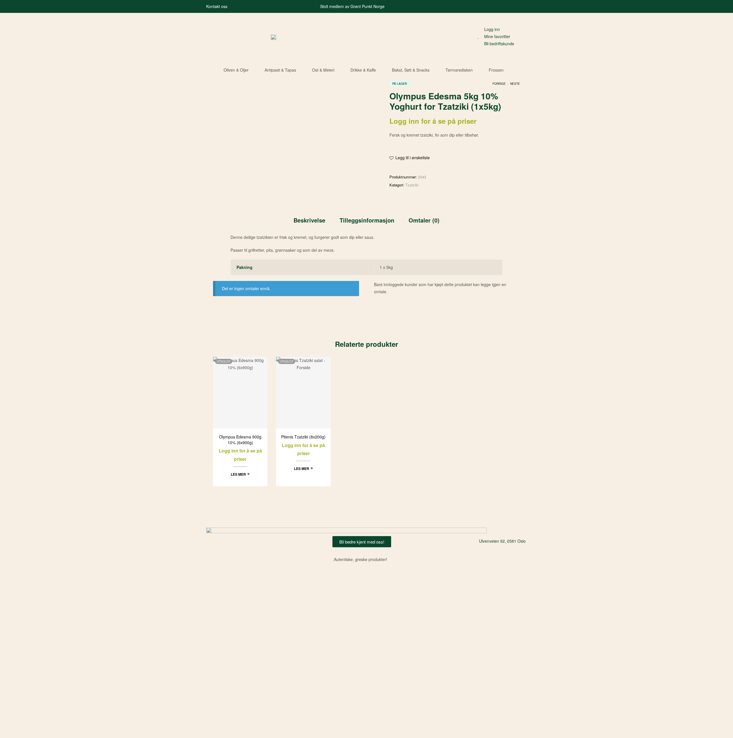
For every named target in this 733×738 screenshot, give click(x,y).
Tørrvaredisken (459, 70)
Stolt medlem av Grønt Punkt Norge (352, 6)
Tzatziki (412, 185)
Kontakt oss (216, 6)
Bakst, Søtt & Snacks (410, 70)
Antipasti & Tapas (280, 70)
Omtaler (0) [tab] (424, 220)
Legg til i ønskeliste (412, 157)
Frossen (496, 70)
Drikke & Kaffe (363, 70)
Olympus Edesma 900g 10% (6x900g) (240, 439)
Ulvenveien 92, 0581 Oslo (502, 541)
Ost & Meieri (323, 70)
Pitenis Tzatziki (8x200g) (303, 437)
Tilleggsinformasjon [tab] (367, 220)
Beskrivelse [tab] (309, 220)
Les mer (238, 474)
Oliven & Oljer (236, 70)
